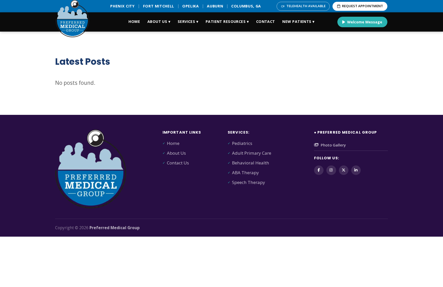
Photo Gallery (333, 144)
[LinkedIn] (356, 170)
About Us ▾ (158, 21)
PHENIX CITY (122, 6)
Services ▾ (188, 21)
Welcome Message (364, 22)
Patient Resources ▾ (227, 21)
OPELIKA (190, 6)
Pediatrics (242, 143)
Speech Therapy (248, 182)
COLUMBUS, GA (246, 6)
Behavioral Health (250, 163)
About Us (176, 153)
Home (134, 21)
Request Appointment (362, 6)
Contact (265, 21)
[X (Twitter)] (343, 170)
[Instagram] (331, 170)
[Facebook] (319, 170)
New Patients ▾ (298, 21)
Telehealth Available (306, 6)
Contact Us (178, 163)
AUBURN (215, 6)
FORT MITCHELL (158, 6)
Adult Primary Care (251, 153)
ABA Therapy (245, 172)
